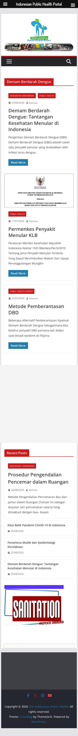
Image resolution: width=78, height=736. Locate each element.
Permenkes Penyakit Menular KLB (31, 232)
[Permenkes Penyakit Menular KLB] (39, 190)
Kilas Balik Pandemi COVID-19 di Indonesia (36, 525)
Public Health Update (21, 291)
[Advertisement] (39, 404)
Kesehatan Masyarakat (22, 95)
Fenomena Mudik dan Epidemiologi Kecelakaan (31, 545)
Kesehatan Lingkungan (22, 466)
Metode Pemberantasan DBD (36, 309)
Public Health (46, 95)
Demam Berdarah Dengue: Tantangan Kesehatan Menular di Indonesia (33, 120)
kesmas (33, 102)
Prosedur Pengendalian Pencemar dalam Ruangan (38, 478)
